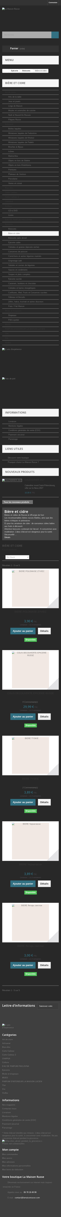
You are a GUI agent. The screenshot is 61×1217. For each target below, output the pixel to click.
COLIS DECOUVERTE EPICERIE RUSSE (30, 693)
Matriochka (13, 156)
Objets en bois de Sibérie (19, 160)
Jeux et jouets (14, 101)
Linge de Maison (15, 106)
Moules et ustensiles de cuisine (21, 110)
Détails (7, 537)
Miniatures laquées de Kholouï (21, 138)
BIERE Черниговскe (30, 864)
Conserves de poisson (17, 252)
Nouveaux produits (19, 472)
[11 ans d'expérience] (30, 362)
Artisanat (9, 124)
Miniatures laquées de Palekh (21, 142)
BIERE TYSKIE (30, 779)
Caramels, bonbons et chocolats (22, 283)
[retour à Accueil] (5, 71)
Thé (6, 333)
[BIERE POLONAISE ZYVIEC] (30, 588)
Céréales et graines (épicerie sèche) (23, 247)
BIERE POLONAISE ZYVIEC (30, 611)
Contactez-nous (9, 1109)
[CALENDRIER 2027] (12, 480)
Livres (10, 215)
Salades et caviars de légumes (21, 265)
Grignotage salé (15, 261)
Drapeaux (12, 315)
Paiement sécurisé (16, 435)
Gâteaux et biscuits (16, 297)
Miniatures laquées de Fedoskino (22, 133)
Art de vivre (10, 92)
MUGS (8, 324)
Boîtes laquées (14, 129)
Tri (3, 557)
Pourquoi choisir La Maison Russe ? (23, 462)
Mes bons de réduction (12, 1170)
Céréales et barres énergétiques (22, 288)
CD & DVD (12, 211)
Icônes (11, 151)
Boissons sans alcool (17, 238)
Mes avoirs (7, 1158)
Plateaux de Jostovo (17, 174)
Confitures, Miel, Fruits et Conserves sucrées (27, 292)
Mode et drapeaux (13, 311)
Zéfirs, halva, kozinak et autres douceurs (25, 302)
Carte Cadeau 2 (12, 197)
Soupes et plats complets (19, 274)
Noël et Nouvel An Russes (19, 115)
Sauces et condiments (18, 270)
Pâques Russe (14, 119)
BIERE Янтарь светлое (30, 946)
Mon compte (10, 1149)
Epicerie (9, 224)
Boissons (12, 229)
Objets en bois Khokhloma (19, 165)
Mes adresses (8, 1162)
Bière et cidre (14, 233)
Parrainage (13, 439)
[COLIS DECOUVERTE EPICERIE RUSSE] (30, 670)
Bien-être (9, 188)
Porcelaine (12, 179)
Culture (8, 206)
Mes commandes (10, 1154)
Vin (6, 338)
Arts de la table (14, 97)
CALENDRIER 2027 (34, 480)
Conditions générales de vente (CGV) (24, 430)
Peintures (12, 170)
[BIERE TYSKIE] (30, 755)
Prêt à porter (13, 320)
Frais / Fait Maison (16, 306)
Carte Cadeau (11, 192)
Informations (15, 412)
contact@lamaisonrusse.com (27, 1198)
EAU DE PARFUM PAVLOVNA (18, 220)
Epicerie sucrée (15, 279)
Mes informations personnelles (16, 1166)
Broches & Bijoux (15, 147)
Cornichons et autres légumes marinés (24, 256)
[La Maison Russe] (30, 16)
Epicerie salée (14, 242)
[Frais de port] (30, 392)
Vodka (8, 343)
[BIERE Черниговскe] (30, 841)
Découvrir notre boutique (18, 458)
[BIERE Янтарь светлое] (30, 922)
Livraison (12, 421)
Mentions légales (15, 426)
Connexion (53, 2)
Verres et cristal (15, 183)
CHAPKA (9, 201)
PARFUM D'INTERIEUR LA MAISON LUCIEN (25, 329)
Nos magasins (8, 1105)
